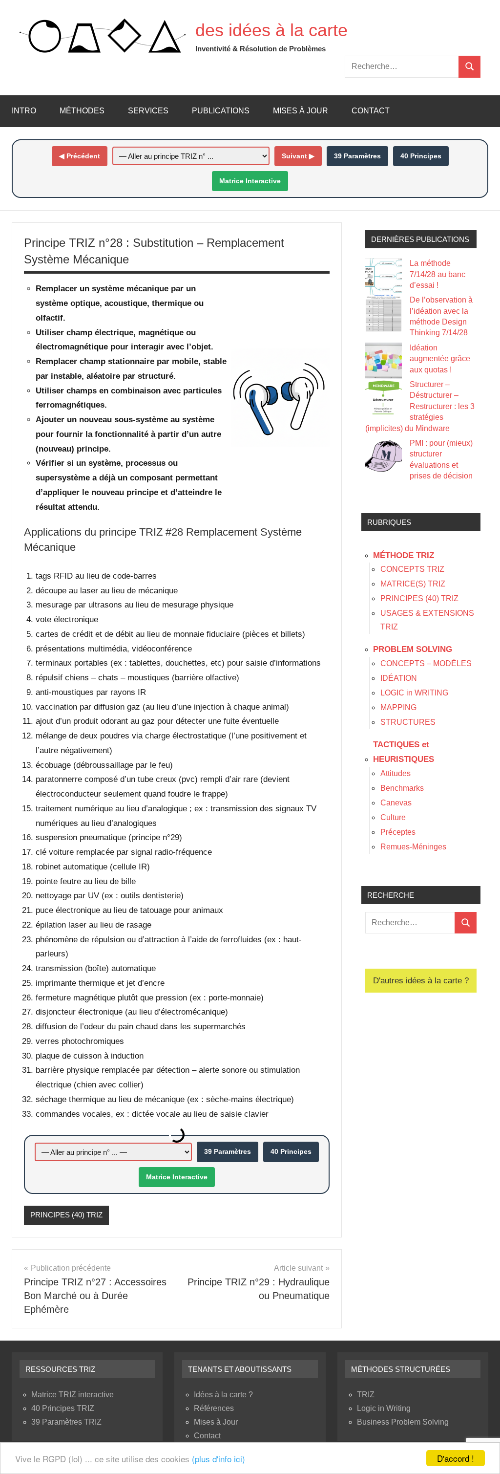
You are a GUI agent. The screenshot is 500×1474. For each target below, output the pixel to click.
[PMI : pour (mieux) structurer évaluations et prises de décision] (383, 456)
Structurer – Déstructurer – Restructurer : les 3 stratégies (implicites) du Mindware (420, 406)
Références (214, 1408)
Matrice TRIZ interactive (72, 1394)
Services (148, 111)
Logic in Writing (384, 1408)
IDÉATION (398, 678)
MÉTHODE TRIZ (403, 555)
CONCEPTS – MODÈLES (426, 663)
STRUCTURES (408, 722)
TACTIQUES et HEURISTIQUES (403, 752)
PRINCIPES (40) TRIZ (66, 1215)
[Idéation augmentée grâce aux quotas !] (383, 361)
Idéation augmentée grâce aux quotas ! (440, 359)
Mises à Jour (300, 111)
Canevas (396, 803)
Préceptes (398, 832)
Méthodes (82, 111)
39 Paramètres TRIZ (66, 1422)
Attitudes (395, 773)
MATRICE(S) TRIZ (412, 584)
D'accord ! (455, 1458)
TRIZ (366, 1394)
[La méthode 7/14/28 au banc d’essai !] (383, 276)
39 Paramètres (357, 156)
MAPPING (398, 707)
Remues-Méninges (413, 847)
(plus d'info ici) (218, 1458)
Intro (24, 111)
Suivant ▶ (298, 156)
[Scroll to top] (480, 1454)
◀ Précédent (79, 156)
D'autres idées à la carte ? (421, 980)
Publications (221, 111)
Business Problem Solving (403, 1422)
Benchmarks (402, 788)
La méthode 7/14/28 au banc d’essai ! (437, 274)
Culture (393, 817)
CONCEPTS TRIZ (412, 569)
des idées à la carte (271, 30)
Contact (371, 111)
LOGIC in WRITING (414, 693)
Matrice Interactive (250, 181)
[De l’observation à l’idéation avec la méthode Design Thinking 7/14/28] (383, 313)
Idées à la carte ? (223, 1394)
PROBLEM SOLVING (412, 649)
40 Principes (420, 156)
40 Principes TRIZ (62, 1408)
